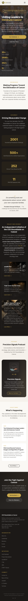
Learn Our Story (14, 41)
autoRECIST (4, 559)
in (13, 598)
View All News (14, 465)
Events (3, 544)
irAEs (3, 565)
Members (4, 541)
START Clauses (5, 567)
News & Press (5, 578)
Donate (3, 546)
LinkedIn (4, 580)
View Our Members (14, 500)
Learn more (7, 275)
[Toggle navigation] (24, 2)
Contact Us (4, 575)
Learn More (7, 326)
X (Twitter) (4, 583)
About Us (4, 535)
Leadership (4, 538)
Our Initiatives (14, 37)
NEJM (20, 246)
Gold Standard (5, 554)
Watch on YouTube (14, 393)
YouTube (4, 586)
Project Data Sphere (6, 557)
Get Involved (14, 495)
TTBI (3, 562)
